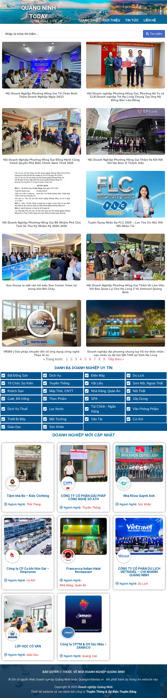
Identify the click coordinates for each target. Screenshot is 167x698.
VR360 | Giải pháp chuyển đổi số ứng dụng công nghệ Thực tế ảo (41, 353)
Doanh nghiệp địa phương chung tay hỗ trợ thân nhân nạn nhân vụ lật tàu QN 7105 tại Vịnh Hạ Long (125, 353)
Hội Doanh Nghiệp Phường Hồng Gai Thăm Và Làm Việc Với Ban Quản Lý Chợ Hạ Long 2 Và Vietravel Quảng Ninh (125, 289)
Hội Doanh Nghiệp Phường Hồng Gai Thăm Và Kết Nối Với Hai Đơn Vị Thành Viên (125, 161)
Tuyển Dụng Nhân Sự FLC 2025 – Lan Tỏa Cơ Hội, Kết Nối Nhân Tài (125, 224)
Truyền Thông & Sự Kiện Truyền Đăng (111, 692)
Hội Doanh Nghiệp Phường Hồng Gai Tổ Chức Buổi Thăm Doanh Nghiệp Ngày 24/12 (41, 95)
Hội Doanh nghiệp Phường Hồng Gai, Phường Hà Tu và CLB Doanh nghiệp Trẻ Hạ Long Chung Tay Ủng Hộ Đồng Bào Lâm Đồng (125, 97)
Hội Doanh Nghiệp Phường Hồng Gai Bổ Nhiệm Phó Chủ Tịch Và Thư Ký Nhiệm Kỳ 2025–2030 (41, 224)
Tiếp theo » (116, 359)
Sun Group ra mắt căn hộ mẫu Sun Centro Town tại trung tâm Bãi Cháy (41, 287)
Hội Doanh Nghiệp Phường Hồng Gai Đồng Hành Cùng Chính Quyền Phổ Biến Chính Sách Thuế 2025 (41, 161)
